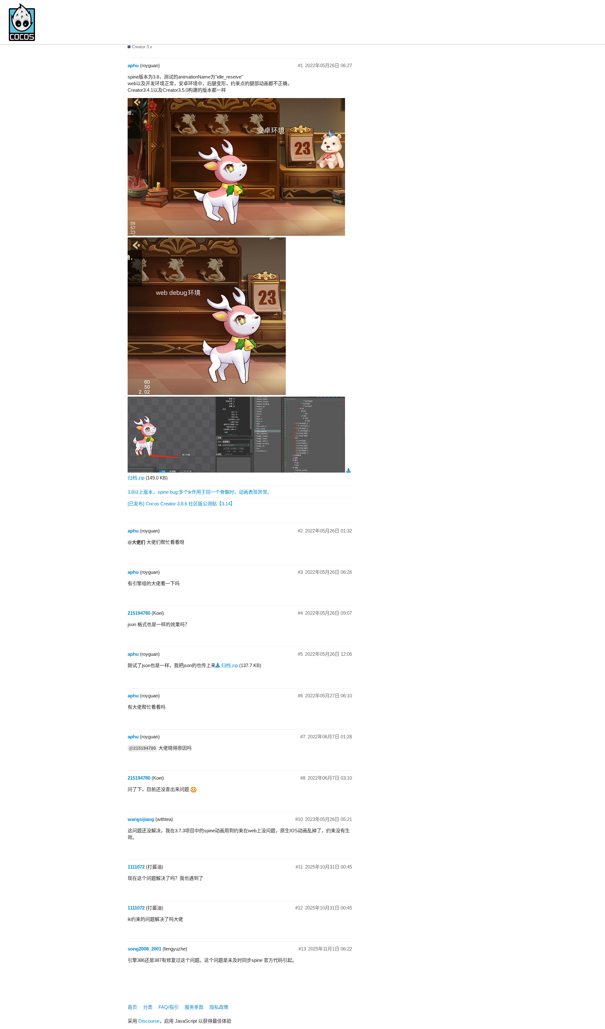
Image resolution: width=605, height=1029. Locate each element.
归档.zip (229, 665)
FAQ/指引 (168, 1007)
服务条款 (194, 1007)
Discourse (148, 1021)
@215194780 (142, 748)
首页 (132, 1007)
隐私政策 (219, 1007)
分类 (148, 1007)
